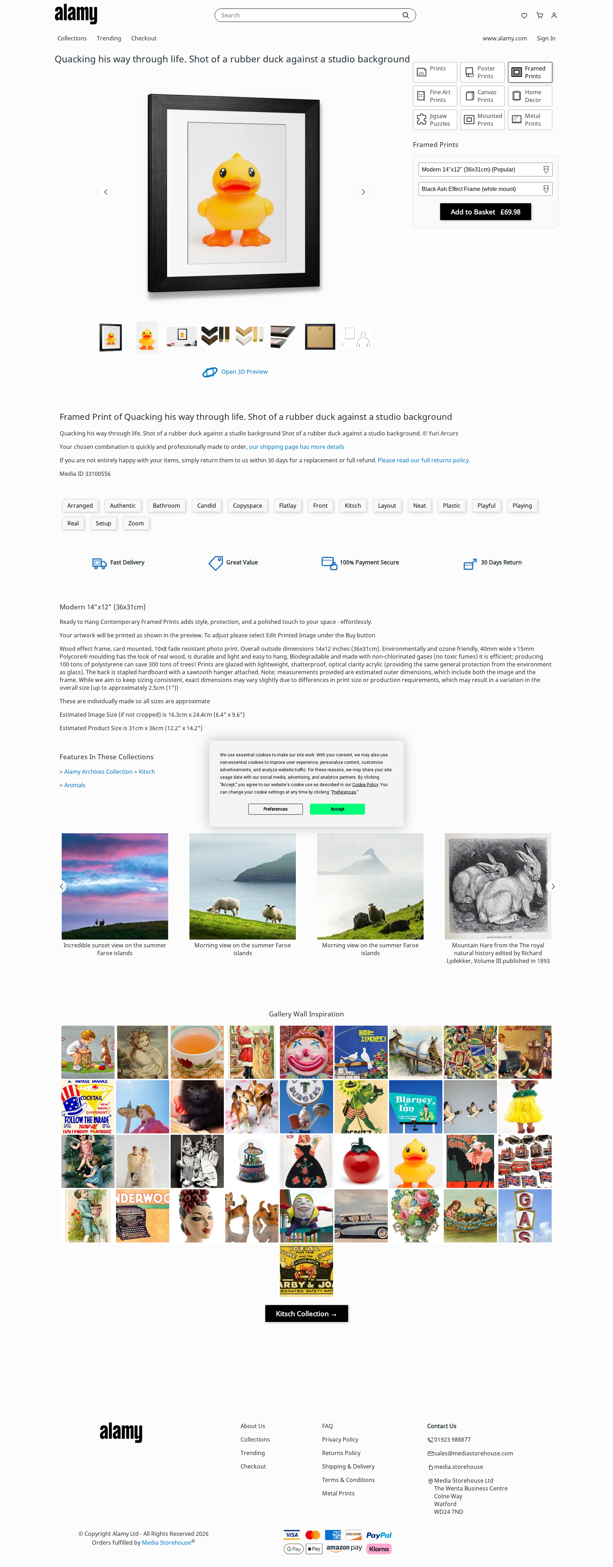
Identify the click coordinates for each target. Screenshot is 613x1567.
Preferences (276, 809)
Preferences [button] (344, 791)
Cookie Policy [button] (365, 784)
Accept (337, 809)
